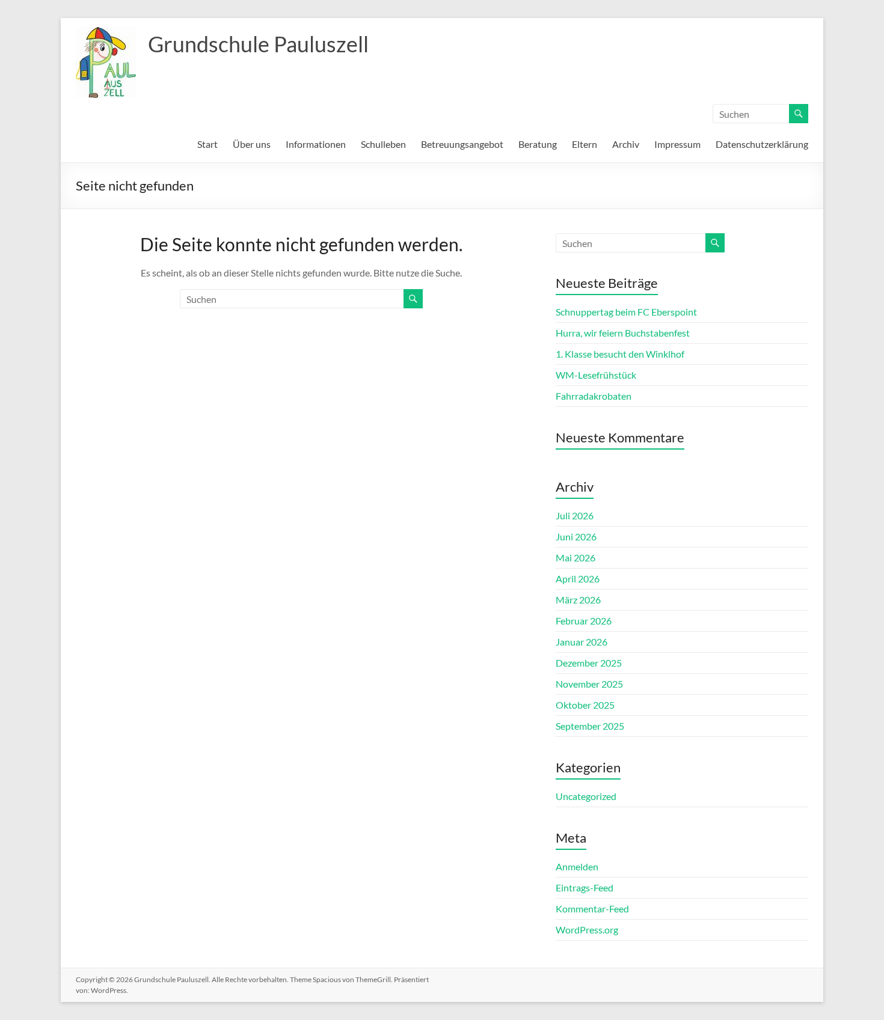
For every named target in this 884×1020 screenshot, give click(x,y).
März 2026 (578, 599)
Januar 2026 (581, 641)
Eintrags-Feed (584, 887)
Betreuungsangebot (462, 144)
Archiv (625, 144)
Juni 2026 (576, 536)
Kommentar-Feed (592, 908)
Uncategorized (586, 796)
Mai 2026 (575, 557)
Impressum (677, 144)
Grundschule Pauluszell (258, 44)
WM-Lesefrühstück (596, 374)
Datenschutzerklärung (762, 144)
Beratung (537, 144)
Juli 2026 (575, 515)
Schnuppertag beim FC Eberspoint (626, 311)
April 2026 (578, 578)
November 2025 (589, 683)
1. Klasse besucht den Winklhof (620, 353)
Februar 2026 (584, 620)
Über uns (252, 144)
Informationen (316, 144)
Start (207, 144)
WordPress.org (587, 929)
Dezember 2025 (589, 662)
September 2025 (590, 725)
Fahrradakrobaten (593, 396)
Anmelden (577, 866)
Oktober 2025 (585, 704)
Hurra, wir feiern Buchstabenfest (623, 332)
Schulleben (383, 144)
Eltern (584, 144)
